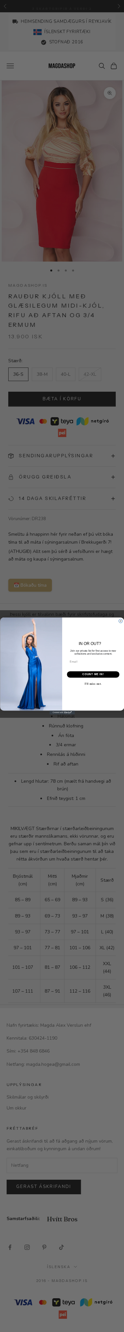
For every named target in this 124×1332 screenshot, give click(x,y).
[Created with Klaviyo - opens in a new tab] (62, 713)
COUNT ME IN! (93, 674)
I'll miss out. (93, 684)
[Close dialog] (121, 621)
